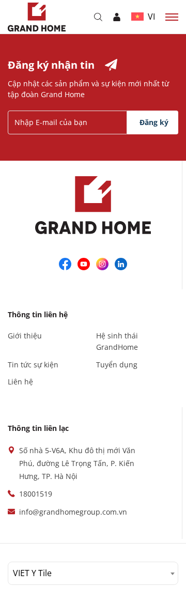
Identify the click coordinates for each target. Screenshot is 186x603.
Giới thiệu (25, 336)
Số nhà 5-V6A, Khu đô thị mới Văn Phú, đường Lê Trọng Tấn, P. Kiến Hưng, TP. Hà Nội (77, 463)
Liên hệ (20, 381)
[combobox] (93, 573)
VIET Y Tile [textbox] (32, 573)
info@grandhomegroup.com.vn (73, 512)
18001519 (35, 494)
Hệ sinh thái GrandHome (117, 341)
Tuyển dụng (116, 364)
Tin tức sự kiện (33, 364)
